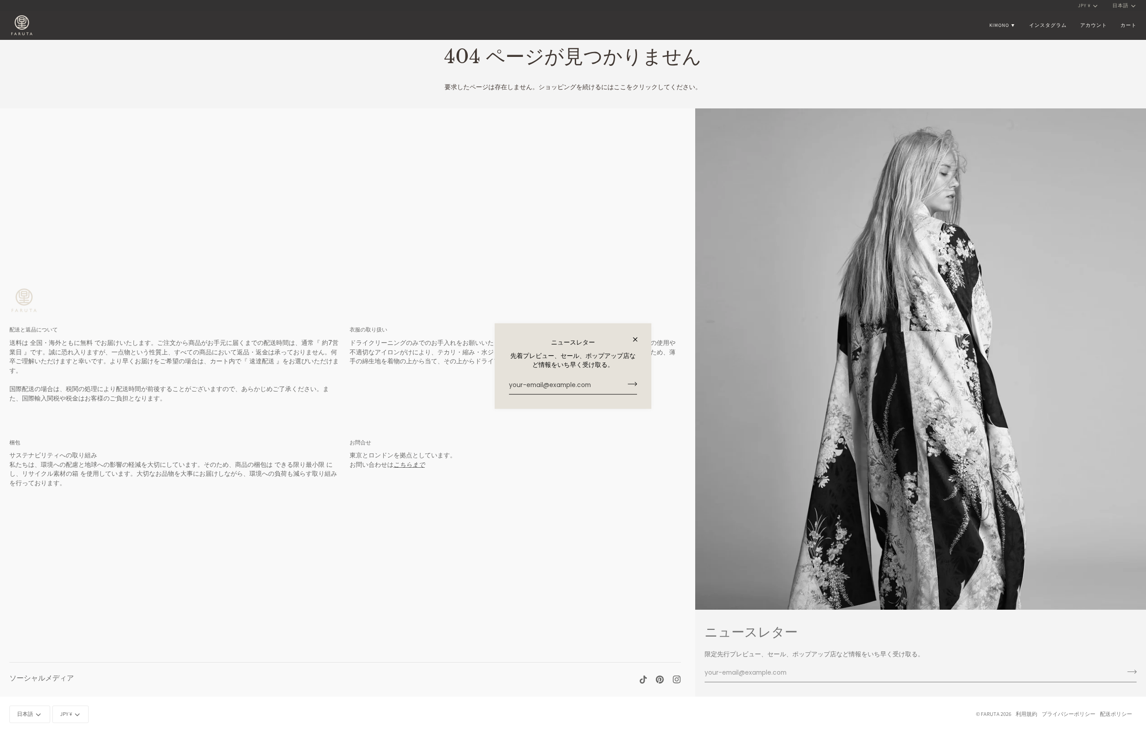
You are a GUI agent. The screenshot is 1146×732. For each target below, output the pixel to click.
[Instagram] (677, 680)
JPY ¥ (1084, 5)
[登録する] (629, 384)
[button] (1002, 25)
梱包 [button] (14, 442)
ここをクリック (636, 87)
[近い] (639, 339)
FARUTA (990, 714)
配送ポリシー (1116, 714)
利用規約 (1026, 714)
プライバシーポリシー (1068, 714)
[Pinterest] (660, 680)
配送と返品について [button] (33, 329)
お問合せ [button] (360, 442)
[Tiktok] (643, 680)
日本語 (1120, 5)
